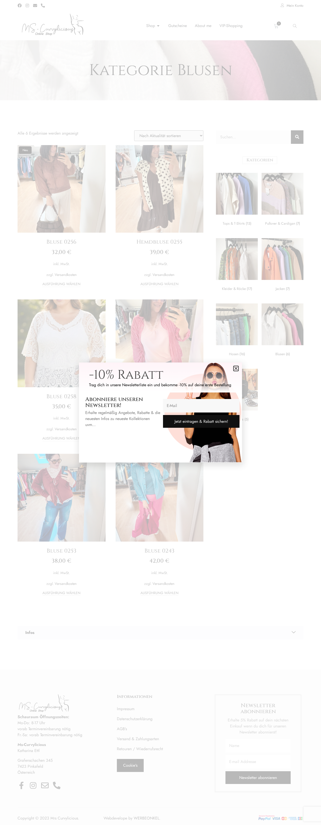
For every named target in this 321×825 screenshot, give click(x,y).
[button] (236, 368)
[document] (160, 412)
